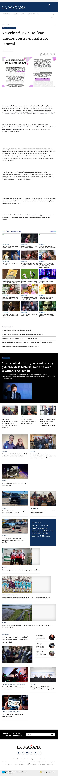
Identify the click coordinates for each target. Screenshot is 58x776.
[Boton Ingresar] (49, 5)
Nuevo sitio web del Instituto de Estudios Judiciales (12, 715)
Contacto (42, 759)
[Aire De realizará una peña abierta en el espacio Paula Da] (43, 498)
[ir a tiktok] (35, 753)
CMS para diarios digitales (49, 772)
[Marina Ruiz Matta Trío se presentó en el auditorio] (15, 674)
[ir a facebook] (18, 753)
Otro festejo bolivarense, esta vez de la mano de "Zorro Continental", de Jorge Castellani (27, 342)
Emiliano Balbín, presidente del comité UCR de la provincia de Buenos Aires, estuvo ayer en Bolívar (43, 456)
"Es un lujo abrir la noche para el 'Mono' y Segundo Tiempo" (28, 421)
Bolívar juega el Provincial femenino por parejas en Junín (21, 570)
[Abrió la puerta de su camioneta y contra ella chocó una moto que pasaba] (15, 526)
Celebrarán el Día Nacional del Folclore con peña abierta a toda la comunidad (16, 639)
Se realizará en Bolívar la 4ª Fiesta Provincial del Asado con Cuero (21, 346)
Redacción (15, 759)
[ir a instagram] (31, 753)
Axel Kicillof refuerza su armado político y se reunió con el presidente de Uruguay (48, 422)
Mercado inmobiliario (33, 13)
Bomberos (15, 13)
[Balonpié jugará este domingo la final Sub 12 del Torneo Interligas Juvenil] (26, 584)
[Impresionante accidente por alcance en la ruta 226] (15, 471)
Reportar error (34, 759)
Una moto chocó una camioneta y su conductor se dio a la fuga (20, 338)
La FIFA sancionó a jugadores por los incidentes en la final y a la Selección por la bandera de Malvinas (42, 530)
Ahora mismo (6, 13)
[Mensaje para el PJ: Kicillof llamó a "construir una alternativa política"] (43, 674)
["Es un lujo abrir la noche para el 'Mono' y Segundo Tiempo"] (29, 410)
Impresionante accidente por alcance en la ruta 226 (17, 330)
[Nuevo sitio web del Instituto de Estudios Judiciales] (15, 702)
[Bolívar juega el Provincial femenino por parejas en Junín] (21, 556)
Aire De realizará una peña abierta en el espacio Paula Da (43, 512)
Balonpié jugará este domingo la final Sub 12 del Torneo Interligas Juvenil (26, 597)
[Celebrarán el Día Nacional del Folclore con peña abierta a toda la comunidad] (17, 654)
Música (23, 13)
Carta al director (25, 759)
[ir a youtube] (26, 753)
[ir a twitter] (22, 753)
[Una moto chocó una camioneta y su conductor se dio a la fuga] (15, 498)
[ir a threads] (39, 753)
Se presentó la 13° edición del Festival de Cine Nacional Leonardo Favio (14, 455)
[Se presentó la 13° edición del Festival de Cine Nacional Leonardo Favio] (15, 441)
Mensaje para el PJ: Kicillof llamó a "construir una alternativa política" (42, 688)
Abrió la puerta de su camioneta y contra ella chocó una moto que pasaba (23, 334)
